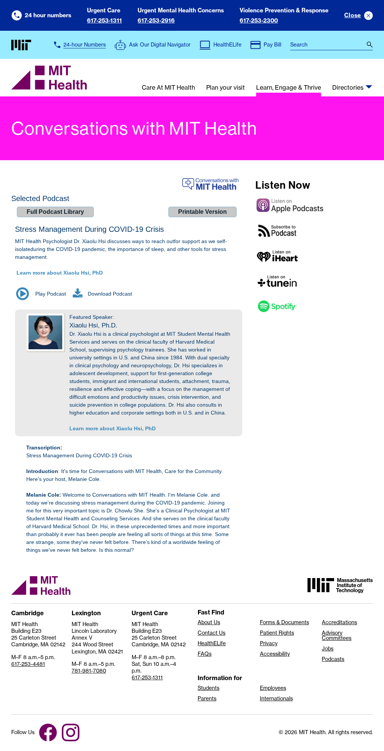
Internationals (276, 698)
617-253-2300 (259, 20)
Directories (347, 87)
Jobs (327, 648)
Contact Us (211, 632)
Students (208, 688)
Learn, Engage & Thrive (288, 87)
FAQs (205, 653)
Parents (207, 698)
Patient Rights (277, 632)
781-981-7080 (89, 670)
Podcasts (333, 659)
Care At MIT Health (168, 87)
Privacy (269, 643)
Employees (273, 688)
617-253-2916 (156, 20)
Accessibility (275, 653)
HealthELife (212, 643)
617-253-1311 (104, 20)
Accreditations (339, 622)
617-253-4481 (28, 664)
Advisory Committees (336, 635)
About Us (209, 622)
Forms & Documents (284, 622)
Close (352, 15)
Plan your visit (225, 87)
